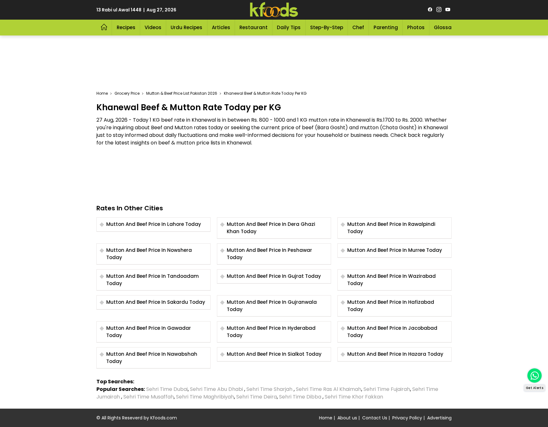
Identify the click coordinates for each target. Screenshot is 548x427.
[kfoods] (274, 10)
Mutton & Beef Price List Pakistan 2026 (181, 93)
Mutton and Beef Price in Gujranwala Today (272, 306)
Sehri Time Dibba (300, 396)
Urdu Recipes (186, 27)
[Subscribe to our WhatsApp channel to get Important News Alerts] (534, 375)
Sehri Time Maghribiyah (205, 396)
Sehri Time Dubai (166, 389)
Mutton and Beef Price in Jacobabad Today (392, 332)
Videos (153, 27)
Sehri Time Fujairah (386, 389)
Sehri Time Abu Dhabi (216, 389)
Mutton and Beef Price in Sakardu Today (155, 302)
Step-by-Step (326, 27)
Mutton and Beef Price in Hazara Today (395, 354)
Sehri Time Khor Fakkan (354, 396)
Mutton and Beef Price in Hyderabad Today (271, 332)
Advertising (439, 418)
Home (102, 93)
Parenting (386, 27)
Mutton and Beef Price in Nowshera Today (149, 254)
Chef (358, 27)
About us (347, 418)
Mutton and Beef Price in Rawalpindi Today (391, 228)
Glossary (445, 27)
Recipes (126, 27)
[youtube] (448, 10)
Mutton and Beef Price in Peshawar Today (269, 254)
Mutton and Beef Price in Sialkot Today (274, 354)
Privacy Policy (407, 418)
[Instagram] (439, 10)
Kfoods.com (163, 418)
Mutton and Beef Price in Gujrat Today (274, 276)
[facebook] (430, 10)
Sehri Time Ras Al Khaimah (328, 389)
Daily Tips (289, 27)
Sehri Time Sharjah (269, 389)
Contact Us (374, 418)
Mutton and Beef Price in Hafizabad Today (390, 306)
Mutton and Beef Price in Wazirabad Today (391, 280)
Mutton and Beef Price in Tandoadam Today (152, 280)
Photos (416, 27)
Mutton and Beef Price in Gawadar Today (148, 332)
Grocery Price (127, 93)
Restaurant (253, 27)
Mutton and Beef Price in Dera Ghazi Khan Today (271, 228)
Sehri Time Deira (256, 396)
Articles (221, 27)
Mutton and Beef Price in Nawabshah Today (151, 358)
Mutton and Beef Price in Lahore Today (153, 224)
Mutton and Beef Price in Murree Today (394, 250)
